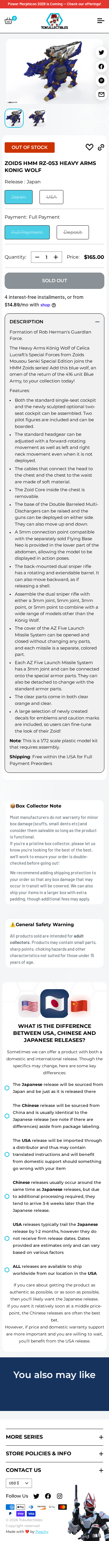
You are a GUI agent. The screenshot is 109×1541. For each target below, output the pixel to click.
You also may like (54, 1374)
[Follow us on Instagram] (59, 1497)
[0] (8, 20)
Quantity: (15, 257)
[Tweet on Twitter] (101, 52)
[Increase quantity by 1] (57, 257)
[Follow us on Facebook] (47, 1497)
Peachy (42, 1531)
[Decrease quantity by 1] (35, 257)
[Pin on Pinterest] (101, 80)
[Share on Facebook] (101, 66)
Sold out (54, 280)
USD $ (14, 1483)
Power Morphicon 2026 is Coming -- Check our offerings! (54, 3)
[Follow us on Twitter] (36, 1497)
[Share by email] (101, 94)
